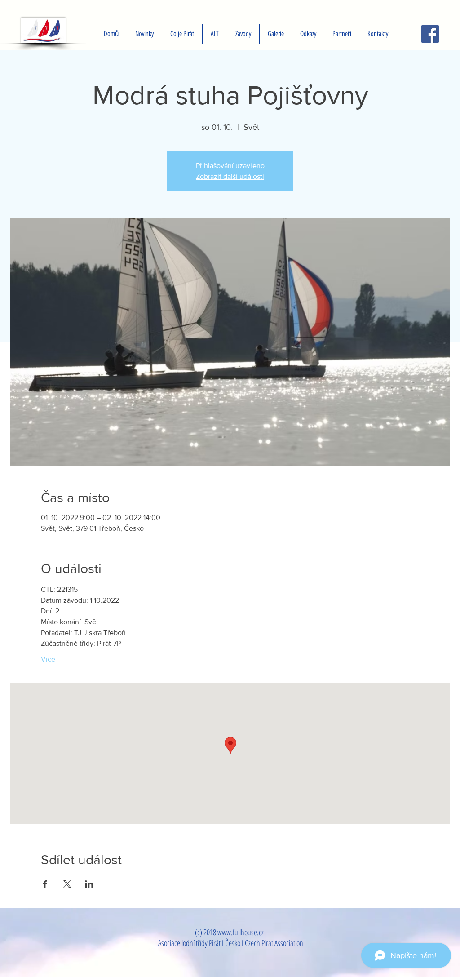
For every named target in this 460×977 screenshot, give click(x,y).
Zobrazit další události (230, 176)
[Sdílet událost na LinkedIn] (89, 884)
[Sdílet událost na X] (67, 884)
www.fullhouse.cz (240, 932)
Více (48, 659)
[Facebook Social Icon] (430, 34)
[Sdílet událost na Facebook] (45, 884)
